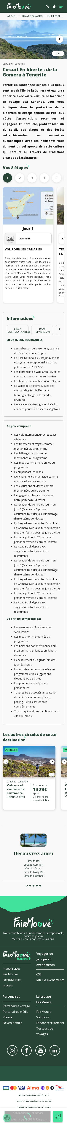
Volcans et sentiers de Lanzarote (15, 789)
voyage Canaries (32, 16)
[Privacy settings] (7, 1118)
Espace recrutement (50, 1023)
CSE (39, 974)
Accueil (12, 16)
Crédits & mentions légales (33, 1095)
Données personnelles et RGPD (33, 1107)
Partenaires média (15, 1012)
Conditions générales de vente (33, 1101)
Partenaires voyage (16, 1006)
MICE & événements (50, 980)
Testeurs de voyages (44, 1031)
